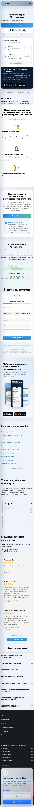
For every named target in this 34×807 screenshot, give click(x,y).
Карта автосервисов (7, 727)
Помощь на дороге (6, 439)
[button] (17, 25)
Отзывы (3, 723)
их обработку (21, 346)
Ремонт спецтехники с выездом (10, 442)
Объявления (5, 719)
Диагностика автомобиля (8, 463)
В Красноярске (5, 757)
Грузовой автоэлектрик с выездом (11, 435)
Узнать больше (17, 216)
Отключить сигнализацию (9, 446)
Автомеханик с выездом (8, 453)
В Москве (4, 748)
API (2, 715)
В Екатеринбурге (6, 760)
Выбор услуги (16, 337)
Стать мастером (6, 739)
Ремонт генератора (7, 460)
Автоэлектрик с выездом (8, 432)
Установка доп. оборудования (10, 449)
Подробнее (6, 790)
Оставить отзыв (17, 639)
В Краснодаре (5, 751)
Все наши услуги (6, 765)
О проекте (4, 731)
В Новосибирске (6, 754)
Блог (2, 735)
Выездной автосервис (7, 456)
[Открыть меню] (30, 3)
